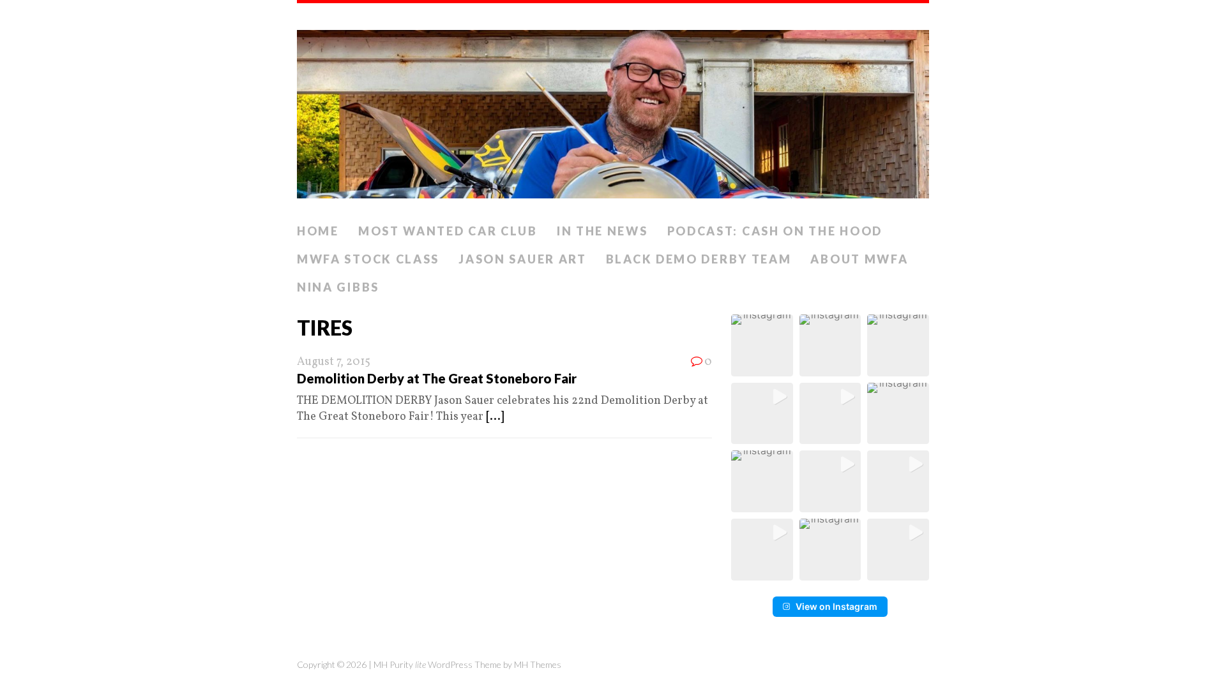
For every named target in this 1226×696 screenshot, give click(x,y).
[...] (495, 417)
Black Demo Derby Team (699, 259)
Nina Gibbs (338, 287)
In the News (602, 231)
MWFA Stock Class (368, 259)
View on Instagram (836, 606)
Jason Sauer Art (522, 259)
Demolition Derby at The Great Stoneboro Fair (437, 378)
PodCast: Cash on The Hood (775, 231)
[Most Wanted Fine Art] (613, 110)
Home (318, 231)
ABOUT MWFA (859, 259)
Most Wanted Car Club (448, 231)
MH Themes (537, 664)
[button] (762, 345)
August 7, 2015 (333, 362)
